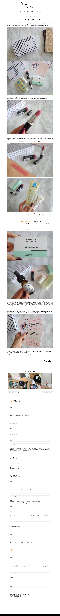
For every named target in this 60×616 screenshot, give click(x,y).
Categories (26, 11)
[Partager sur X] (28, 366)
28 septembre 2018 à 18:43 (16, 512)
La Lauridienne (15, 496)
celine (14, 411)
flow (13, 549)
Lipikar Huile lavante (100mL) (24, 220)
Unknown (14, 400)
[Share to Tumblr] (31, 366)
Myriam (14, 590)
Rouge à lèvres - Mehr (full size (26, 141)
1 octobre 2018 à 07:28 (13, 574)
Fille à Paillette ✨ (16, 573)
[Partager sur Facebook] (26, 366)
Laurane (14, 522)
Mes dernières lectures (14, 392)
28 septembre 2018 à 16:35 (13, 497)
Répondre (11, 407)
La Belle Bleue (15, 422)
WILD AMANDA (15, 475)
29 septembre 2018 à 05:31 (13, 523)
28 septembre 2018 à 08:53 (13, 423)
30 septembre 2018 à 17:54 (16, 550)
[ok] (40, 12)
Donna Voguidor (15, 433)
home (21, 11)
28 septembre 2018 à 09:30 (13, 458)
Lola (13, 457)
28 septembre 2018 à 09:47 (16, 476)
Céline (14, 444)
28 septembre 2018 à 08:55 (13, 434)
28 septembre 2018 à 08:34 (16, 401)
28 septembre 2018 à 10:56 (13, 487)
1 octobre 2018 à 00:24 (13, 563)
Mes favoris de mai (47, 392)
